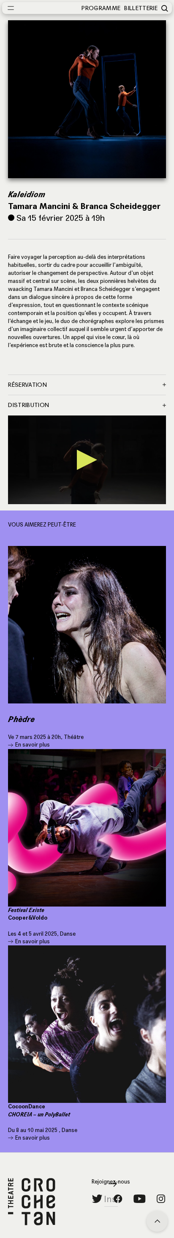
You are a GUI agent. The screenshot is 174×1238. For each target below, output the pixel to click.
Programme (101, 8)
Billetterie (141, 8)
